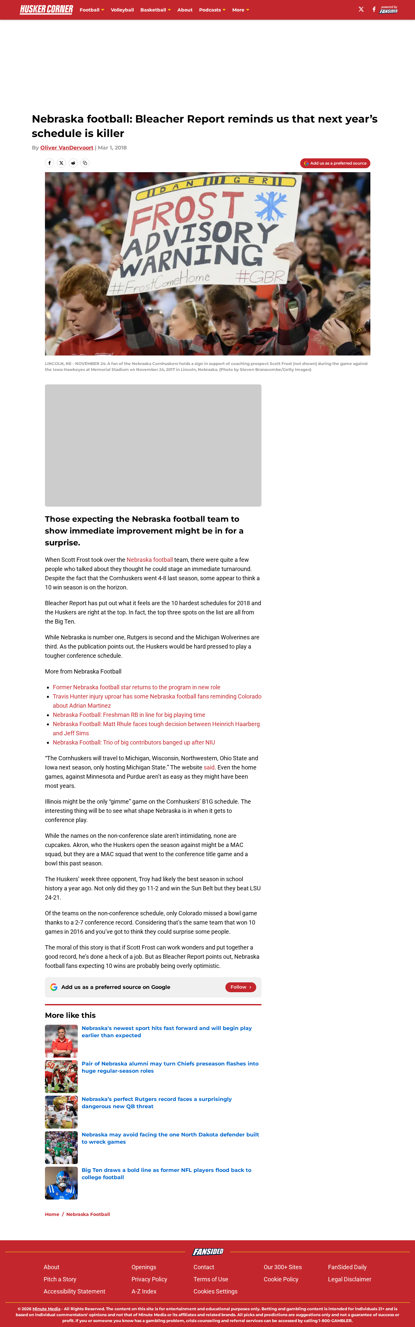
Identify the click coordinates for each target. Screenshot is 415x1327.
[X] (361, 9)
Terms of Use (211, 1279)
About (185, 10)
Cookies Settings (216, 1291)
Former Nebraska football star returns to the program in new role (136, 687)
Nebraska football (150, 559)
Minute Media (46, 1308)
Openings (144, 1267)
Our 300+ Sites (283, 1267)
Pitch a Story (60, 1279)
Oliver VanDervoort (66, 148)
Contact (204, 1267)
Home (52, 1214)
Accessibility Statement (74, 1291)
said (209, 767)
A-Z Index (144, 1291)
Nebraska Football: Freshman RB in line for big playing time (129, 714)
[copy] (85, 163)
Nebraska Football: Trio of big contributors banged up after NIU (134, 742)
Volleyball (122, 10)
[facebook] (374, 9)
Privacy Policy (149, 1279)
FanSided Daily (347, 1267)
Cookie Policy (281, 1279)
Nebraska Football (88, 1214)
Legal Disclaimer (349, 1279)
